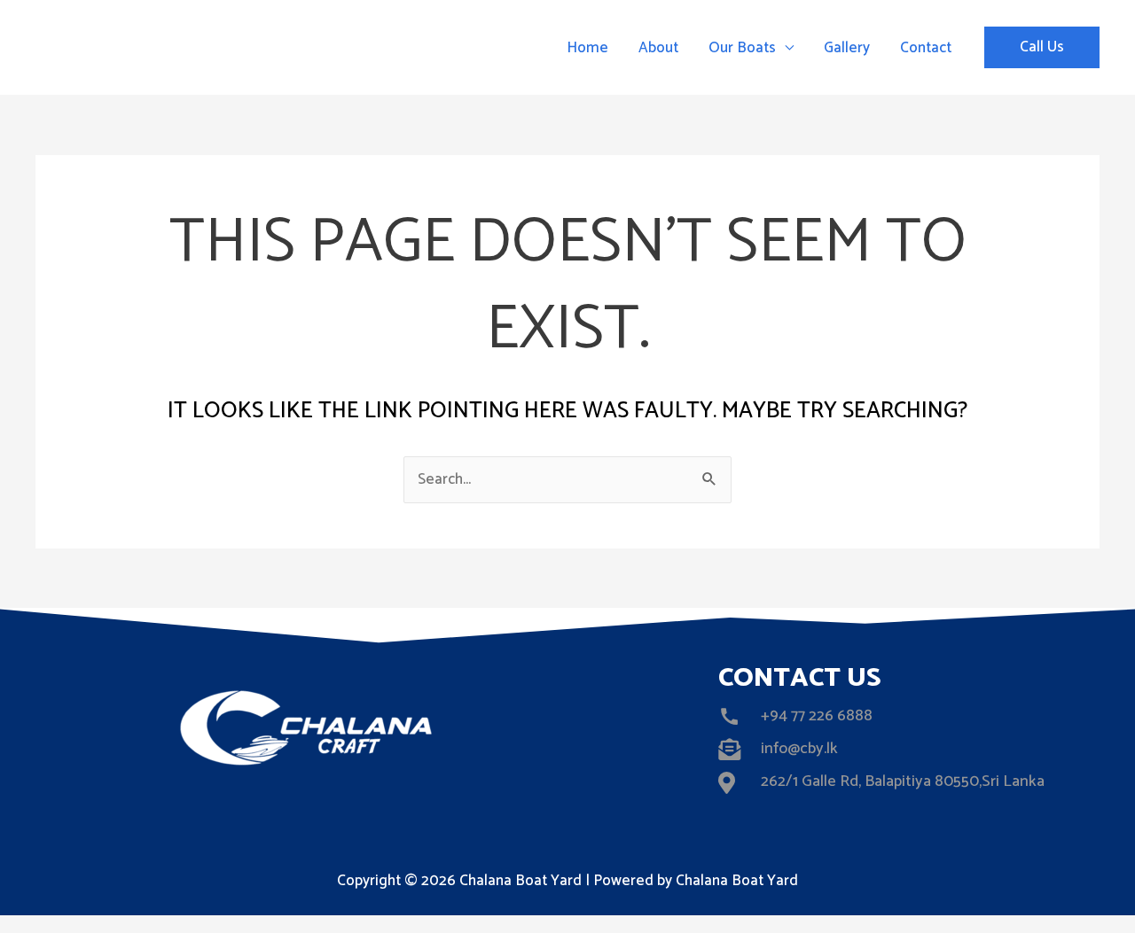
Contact (925, 47)
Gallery (847, 47)
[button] (1042, 47)
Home (587, 47)
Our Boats (742, 47)
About (658, 47)
